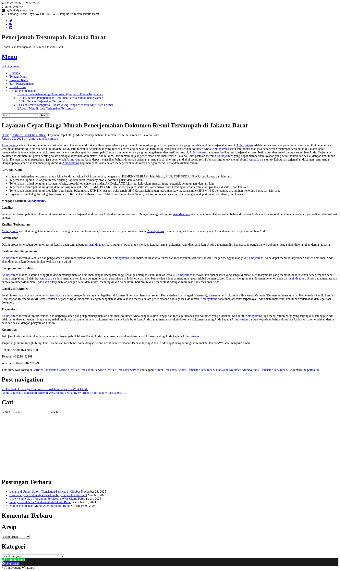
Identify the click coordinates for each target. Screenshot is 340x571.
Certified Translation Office (29, 135)
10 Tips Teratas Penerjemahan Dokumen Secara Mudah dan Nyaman (60, 97)
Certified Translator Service (122, 369)
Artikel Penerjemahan (22, 90)
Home (5, 135)
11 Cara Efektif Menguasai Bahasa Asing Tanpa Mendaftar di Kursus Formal (65, 105)
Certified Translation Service (86, 369)
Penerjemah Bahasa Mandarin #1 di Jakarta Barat (40, 502)
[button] (18, 567)
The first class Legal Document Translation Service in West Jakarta (45, 389)
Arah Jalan (12, 563)
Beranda (14, 73)
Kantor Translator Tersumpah (196, 369)
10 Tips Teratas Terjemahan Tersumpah (41, 101)
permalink (313, 369)
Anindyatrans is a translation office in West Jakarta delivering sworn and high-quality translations (64, 392)
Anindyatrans (10, 145)
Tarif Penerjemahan (21, 83)
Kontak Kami (17, 87)
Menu (9, 56)
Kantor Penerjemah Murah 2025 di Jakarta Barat (39, 505)
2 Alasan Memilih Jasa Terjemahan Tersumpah (46, 108)
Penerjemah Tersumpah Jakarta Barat (54, 37)
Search (6, 412)
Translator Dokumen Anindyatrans (237, 369)
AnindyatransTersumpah (43, 138)
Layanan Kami (18, 80)
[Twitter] (10, 20)
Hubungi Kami (15, 559)
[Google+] (10, 27)
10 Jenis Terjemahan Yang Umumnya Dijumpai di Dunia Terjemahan (60, 94)
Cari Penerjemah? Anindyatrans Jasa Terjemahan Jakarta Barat (48, 495)
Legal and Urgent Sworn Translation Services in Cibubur (44, 491)
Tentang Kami (18, 76)
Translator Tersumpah (273, 369)
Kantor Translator (165, 369)
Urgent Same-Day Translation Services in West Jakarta (43, 498)
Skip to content (11, 66)
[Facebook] (10, 24)
